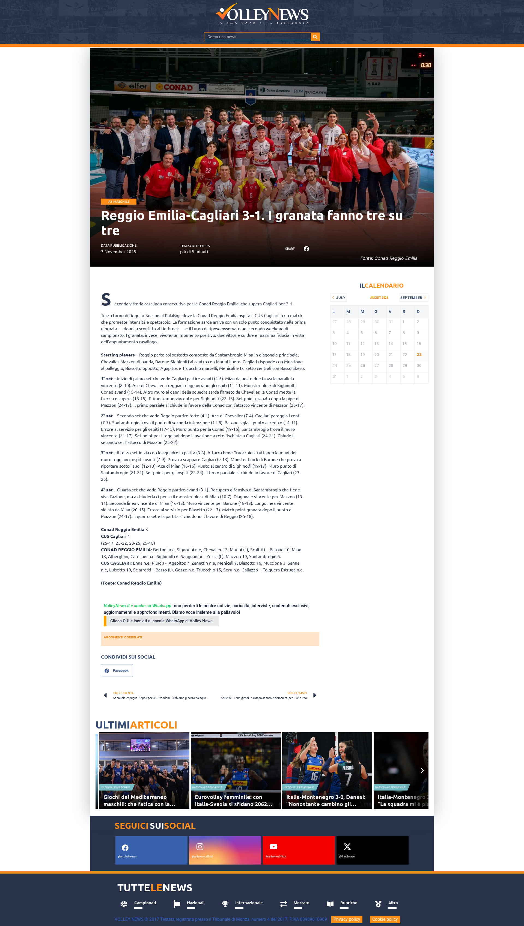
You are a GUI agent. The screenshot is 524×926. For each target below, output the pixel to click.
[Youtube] (273, 847)
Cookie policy (385, 919)
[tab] (141, 904)
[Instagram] (200, 847)
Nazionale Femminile (207, 787)
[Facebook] (125, 848)
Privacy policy (347, 919)
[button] (306, 249)
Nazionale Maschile (115, 787)
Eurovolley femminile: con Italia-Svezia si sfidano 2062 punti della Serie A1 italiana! (232, 804)
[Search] (315, 37)
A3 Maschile (118, 201)
